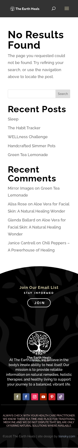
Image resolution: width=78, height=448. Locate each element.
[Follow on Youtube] (43, 396)
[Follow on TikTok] (60, 396)
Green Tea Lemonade (28, 154)
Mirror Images (21, 188)
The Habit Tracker (24, 128)
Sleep (13, 119)
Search (63, 94)
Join (39, 303)
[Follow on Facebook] (17, 396)
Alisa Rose (17, 204)
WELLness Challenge (28, 136)
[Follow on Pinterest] (52, 396)
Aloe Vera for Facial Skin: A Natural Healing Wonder (37, 227)
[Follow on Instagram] (34, 396)
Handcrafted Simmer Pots (31, 146)
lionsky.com (66, 436)
